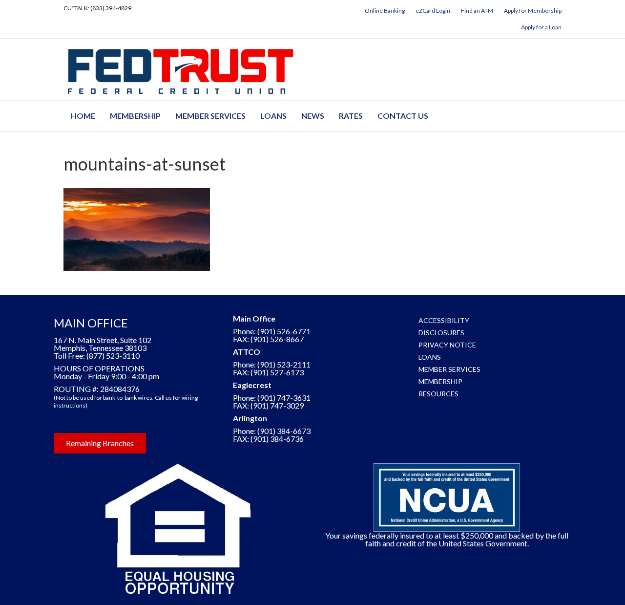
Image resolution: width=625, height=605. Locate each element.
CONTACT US (402, 115)
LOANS (273, 115)
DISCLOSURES (441, 332)
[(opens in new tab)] (178, 528)
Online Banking (385, 10)
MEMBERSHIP (135, 115)
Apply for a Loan (541, 27)
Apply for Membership (533, 10)
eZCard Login (433, 10)
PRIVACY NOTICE (447, 345)
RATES (351, 115)
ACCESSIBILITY (443, 320)
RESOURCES (438, 393)
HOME (83, 115)
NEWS (312, 115)
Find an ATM (477, 10)
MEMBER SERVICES (210, 115)
